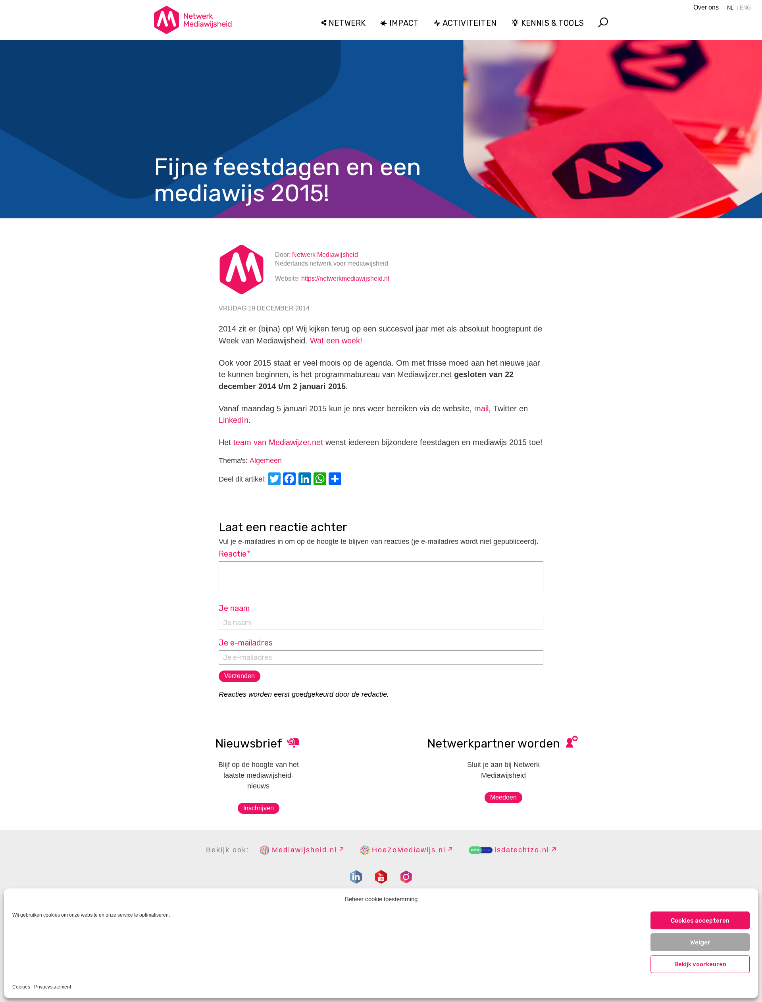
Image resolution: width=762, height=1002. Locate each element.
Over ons (706, 7)
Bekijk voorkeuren (700, 964)
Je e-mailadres (246, 642)
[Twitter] (275, 479)
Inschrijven (258, 808)
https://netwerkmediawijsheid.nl (345, 278)
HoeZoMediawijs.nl (409, 850)
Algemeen (266, 460)
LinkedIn (233, 420)
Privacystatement (52, 987)
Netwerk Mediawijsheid (325, 254)
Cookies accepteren (700, 920)
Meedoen (503, 797)
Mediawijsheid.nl (304, 850)
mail (481, 408)
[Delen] (336, 479)
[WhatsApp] (321, 479)
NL (730, 8)
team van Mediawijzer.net (278, 442)
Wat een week (335, 340)
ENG (745, 8)
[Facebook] (290, 479)
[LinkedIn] (306, 479)
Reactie (235, 554)
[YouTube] (381, 877)
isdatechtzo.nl (522, 850)
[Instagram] (406, 877)
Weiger (700, 942)
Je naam (234, 608)
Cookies (21, 987)
